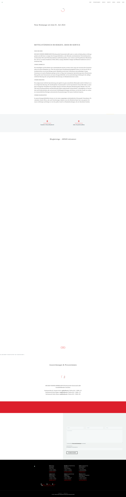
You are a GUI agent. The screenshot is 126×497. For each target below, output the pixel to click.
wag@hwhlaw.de (63, 392)
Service (113, 2)
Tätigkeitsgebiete (96, 2)
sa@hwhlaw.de (65, 390)
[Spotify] (53, 484)
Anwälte (103, 2)
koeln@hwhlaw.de (52, 471)
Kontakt (118, 2)
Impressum (60, 493)
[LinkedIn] (48, 484)
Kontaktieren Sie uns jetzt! (86, 407)
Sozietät (109, 2)
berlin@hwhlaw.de (82, 471)
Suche (123, 2)
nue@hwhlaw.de (63, 394)
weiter (63, 347)
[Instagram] (43, 484)
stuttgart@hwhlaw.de (67, 480)
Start (90, 2)
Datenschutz (66, 493)
